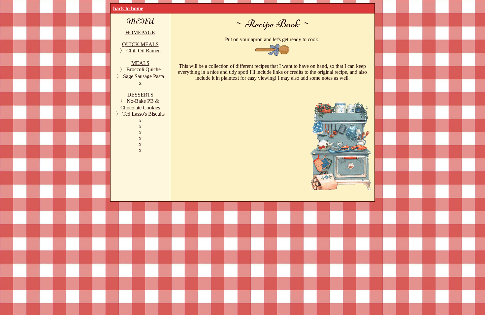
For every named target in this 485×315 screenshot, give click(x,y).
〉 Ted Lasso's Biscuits (140, 114)
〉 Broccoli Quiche (140, 69)
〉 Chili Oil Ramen (140, 50)
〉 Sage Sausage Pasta (140, 76)
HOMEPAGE (140, 32)
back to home (128, 8)
